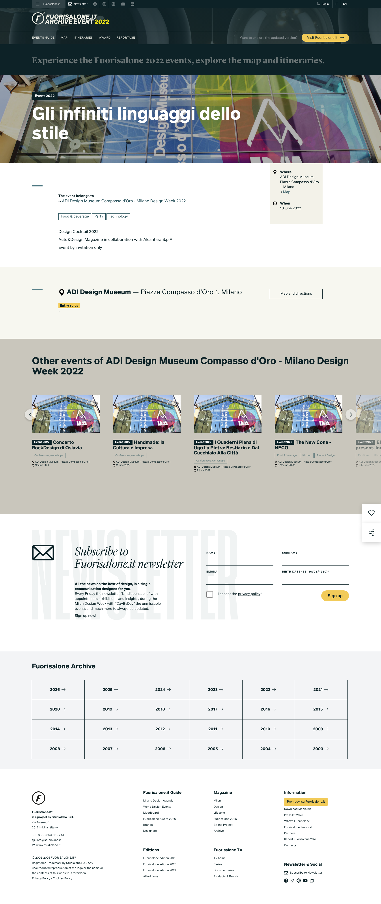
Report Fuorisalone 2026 (300, 839)
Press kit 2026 (293, 815)
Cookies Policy (62, 878)
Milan (217, 800)
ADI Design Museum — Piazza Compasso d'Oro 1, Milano (299, 182)
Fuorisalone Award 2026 (159, 819)
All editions (150, 876)
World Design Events (157, 806)
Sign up (335, 596)
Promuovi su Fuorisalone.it (306, 802)
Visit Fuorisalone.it (322, 38)
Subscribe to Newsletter (305, 872)
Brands (148, 825)
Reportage (126, 37)
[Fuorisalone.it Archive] (70, 18)
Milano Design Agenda (158, 800)
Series (218, 864)
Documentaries (224, 870)
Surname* (290, 553)
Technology (118, 216)
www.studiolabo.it (48, 845)
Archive (219, 831)
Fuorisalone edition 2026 (159, 858)
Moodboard (151, 812)
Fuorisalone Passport (298, 827)
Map (64, 37)
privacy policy (249, 594)
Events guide (43, 37)
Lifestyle (219, 812)
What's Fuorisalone (297, 821)
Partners (289, 833)
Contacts (290, 845)
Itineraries (83, 37)
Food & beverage (75, 216)
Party (99, 216)
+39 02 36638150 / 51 (49, 835)
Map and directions (296, 294)
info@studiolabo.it (48, 840)
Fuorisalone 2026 (225, 819)
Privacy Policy (41, 878)
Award (104, 37)
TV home (220, 858)
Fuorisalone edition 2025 (159, 864)
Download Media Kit (297, 809)
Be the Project (223, 825)
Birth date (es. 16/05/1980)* (305, 572)
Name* (211, 553)
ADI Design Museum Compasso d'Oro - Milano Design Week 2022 (123, 201)
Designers (150, 831)
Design (218, 806)
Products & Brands (226, 876)
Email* (211, 572)
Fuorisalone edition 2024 (159, 870)
